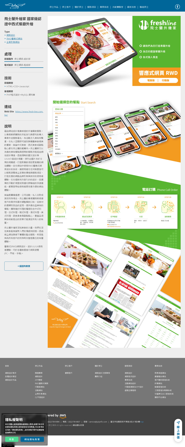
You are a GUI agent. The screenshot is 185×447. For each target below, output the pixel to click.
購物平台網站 (160, 397)
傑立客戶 (66, 6)
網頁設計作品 (10, 379)
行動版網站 (39, 386)
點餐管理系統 (160, 386)
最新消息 (131, 6)
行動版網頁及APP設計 (134, 386)
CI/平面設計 (40, 397)
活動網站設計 (130, 383)
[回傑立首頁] (15, 6)
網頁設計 (21, 246)
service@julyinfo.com (98, 421)
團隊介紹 (98, 376)
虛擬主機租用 (130, 390)
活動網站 (38, 390)
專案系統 (104, 6)
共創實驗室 (117, 6)
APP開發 (38, 379)
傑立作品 (54, 6)
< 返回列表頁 (24, 266)
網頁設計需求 (10, 373)
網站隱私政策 (17, 429)
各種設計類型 (10, 376)
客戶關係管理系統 (162, 379)
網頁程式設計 (130, 376)
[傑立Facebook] (177, 6)
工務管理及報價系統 (163, 390)
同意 (11, 439)
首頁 (7, 365)
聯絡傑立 (144, 6)
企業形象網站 (40, 393)
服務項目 (91, 6)
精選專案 (38, 373)
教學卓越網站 (160, 373)
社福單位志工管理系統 (164, 393)
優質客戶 (68, 373)
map (142, 421)
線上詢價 (178, 433)
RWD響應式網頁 (41, 383)
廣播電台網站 (160, 376)
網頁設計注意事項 (102, 373)
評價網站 (158, 383)
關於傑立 (79, 6)
